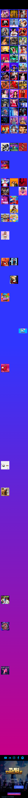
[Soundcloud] (9, 757)
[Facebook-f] (18, 757)
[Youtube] (5, 757)
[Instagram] (14, 757)
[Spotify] (22, 757)
